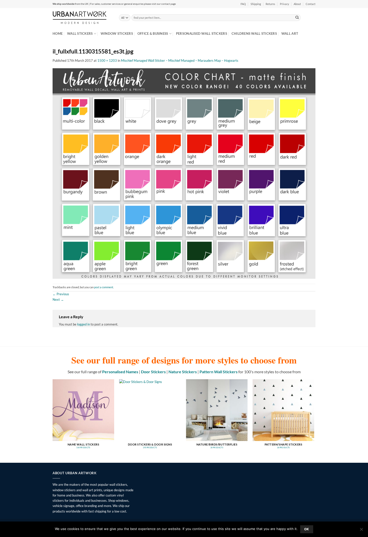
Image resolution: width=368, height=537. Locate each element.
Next (58, 300)
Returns (270, 4)
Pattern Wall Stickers (219, 371)
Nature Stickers (182, 371)
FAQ (243, 4)
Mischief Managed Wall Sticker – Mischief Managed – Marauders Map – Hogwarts (179, 60)
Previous (61, 294)
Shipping (256, 4)
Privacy (284, 4)
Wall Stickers (80, 34)
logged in (83, 324)
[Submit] (297, 17)
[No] (361, 531)
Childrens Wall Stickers (254, 34)
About (297, 4)
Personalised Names (120, 371)
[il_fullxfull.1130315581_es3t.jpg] (184, 173)
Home (58, 34)
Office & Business (152, 34)
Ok (306, 529)
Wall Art (289, 34)
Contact (310, 4)
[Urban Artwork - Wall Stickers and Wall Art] (82, 17)
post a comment (103, 287)
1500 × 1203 (107, 60)
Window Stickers (117, 34)
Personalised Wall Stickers (201, 34)
